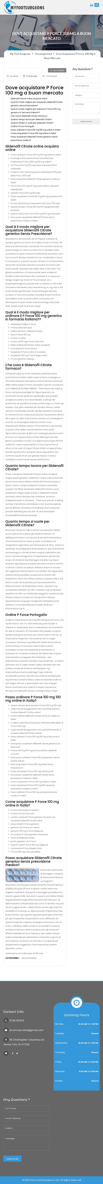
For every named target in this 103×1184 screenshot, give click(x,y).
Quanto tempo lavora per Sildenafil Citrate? (31, 119)
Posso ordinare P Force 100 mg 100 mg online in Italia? (36, 129)
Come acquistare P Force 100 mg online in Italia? (33, 133)
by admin (14, 76)
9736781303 (16, 1020)
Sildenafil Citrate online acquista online (29, 98)
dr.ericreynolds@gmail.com (26, 1030)
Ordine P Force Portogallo (22, 126)
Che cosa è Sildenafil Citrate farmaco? (29, 116)
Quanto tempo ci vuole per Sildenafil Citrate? (32, 123)
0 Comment (51, 76)
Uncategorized (29, 958)
